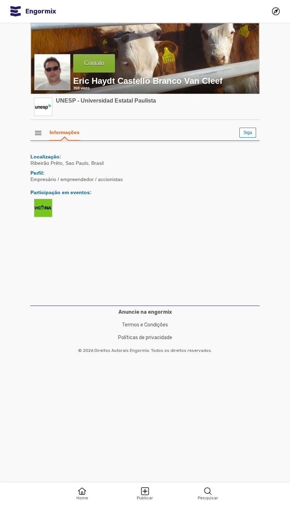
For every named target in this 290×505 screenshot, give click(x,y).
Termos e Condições (145, 325)
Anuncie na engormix (145, 312)
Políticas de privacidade (145, 338)
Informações (65, 132)
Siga (247, 132)
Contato (94, 63)
